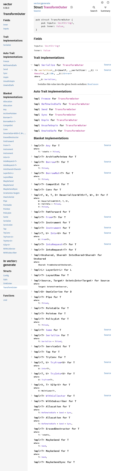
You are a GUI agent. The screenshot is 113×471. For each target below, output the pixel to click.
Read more (93, 84)
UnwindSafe (49, 130)
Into (53, 233)
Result (38, 73)
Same (49, 329)
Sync (44, 114)
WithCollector (56, 395)
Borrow (50, 162)
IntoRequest (54, 244)
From (49, 217)
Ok (52, 73)
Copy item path (71, 7)
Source (37, 11)
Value (59, 26)
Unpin (45, 120)
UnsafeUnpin (49, 125)
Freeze (45, 98)
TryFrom (55, 362)
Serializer (49, 79)
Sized (56, 151)
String (67, 23)
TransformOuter (73, 65)
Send (44, 109)
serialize (45, 70)
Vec (60, 23)
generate (45, 3)
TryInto (55, 373)
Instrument (53, 227)
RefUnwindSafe (51, 104)
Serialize (48, 65)
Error (66, 73)
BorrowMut (53, 173)
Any (48, 145)
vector (37, 3)
